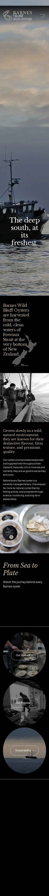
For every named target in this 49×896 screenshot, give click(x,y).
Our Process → (24, 702)
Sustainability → (24, 750)
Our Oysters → (24, 655)
